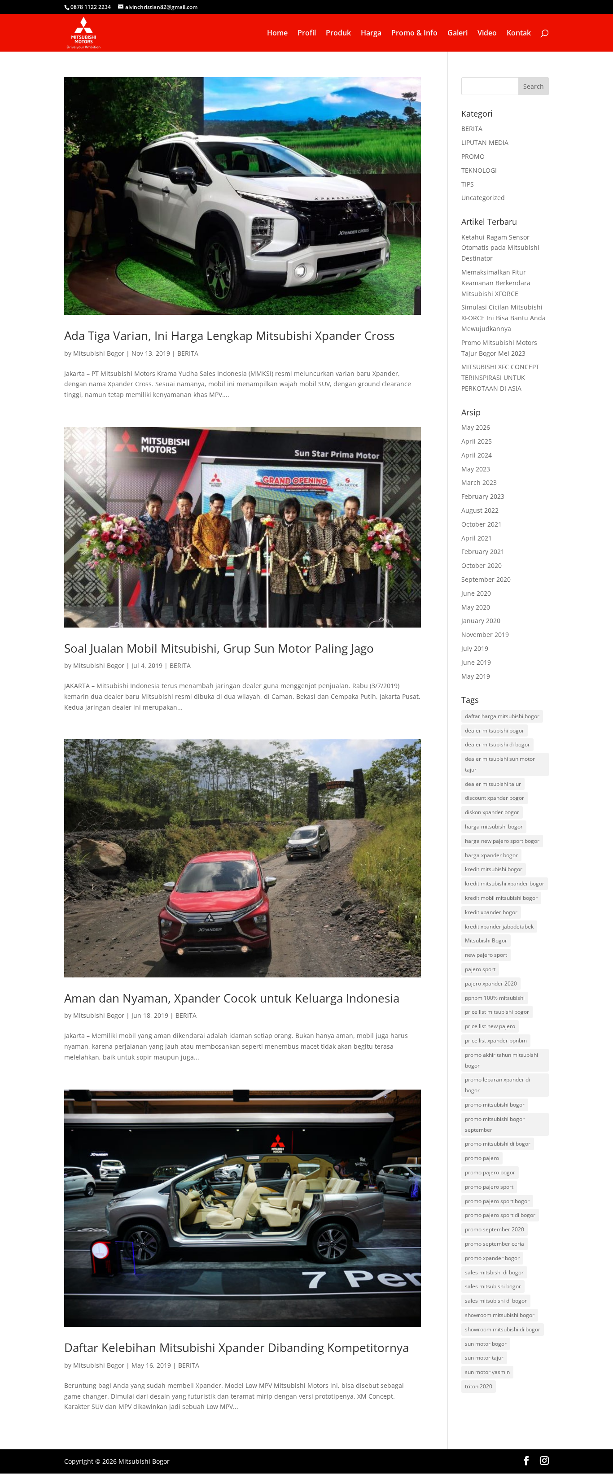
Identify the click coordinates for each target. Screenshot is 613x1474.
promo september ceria (494, 1243)
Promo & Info (414, 34)
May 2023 (475, 469)
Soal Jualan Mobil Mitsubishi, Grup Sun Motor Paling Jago (219, 648)
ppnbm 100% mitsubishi (495, 998)
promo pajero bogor (490, 1172)
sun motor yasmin (487, 1372)
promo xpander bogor (492, 1258)
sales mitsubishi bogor (493, 1286)
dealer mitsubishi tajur (493, 784)
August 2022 (480, 510)
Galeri (457, 34)
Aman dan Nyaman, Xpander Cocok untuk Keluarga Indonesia (231, 998)
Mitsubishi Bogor (98, 353)
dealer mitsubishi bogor (494, 730)
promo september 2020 (494, 1229)
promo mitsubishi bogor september (495, 1124)
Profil (307, 34)
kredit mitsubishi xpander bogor (504, 883)
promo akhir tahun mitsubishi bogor (501, 1060)
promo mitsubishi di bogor (497, 1143)
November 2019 (485, 634)
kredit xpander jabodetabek (499, 926)
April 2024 (476, 455)
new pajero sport (486, 955)
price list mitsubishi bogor (497, 1012)
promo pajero (482, 1158)
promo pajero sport (489, 1187)
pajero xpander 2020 (491, 983)
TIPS (467, 184)
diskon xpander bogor (492, 812)
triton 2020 (478, 1386)
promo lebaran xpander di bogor (497, 1085)
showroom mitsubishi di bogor (502, 1329)
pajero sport (480, 969)
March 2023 (479, 482)
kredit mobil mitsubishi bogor (501, 898)
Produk (338, 34)
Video (487, 34)
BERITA (187, 353)
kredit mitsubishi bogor (493, 869)
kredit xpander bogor (491, 912)
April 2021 (476, 538)
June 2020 (476, 593)
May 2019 (475, 676)
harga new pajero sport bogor (502, 841)
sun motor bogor (486, 1344)
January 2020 (480, 620)
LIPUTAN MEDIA (484, 142)
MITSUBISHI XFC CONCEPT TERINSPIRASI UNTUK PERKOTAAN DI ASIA (500, 377)
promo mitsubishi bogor (495, 1104)
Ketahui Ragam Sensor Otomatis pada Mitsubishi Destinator (500, 248)
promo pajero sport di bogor (500, 1215)
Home (277, 34)
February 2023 (482, 496)
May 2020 (475, 607)
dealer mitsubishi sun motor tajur (500, 764)
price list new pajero (490, 1026)
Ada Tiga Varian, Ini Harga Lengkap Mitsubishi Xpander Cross (229, 335)
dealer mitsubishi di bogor (497, 744)
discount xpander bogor (494, 798)
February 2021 (482, 551)
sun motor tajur (484, 1357)
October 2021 (481, 524)
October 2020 (481, 565)
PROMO (473, 156)
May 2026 (475, 427)
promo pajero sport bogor (497, 1201)
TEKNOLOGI (479, 170)
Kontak (519, 34)
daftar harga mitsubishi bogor (502, 716)
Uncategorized (483, 197)
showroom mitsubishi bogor (499, 1315)
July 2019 (474, 648)
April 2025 (476, 441)
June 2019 (476, 662)
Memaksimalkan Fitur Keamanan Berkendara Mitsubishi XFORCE (495, 283)
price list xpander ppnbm (496, 1040)
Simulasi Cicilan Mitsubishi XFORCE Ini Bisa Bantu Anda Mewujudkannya (503, 318)
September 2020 (486, 579)
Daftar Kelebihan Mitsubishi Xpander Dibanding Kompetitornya (236, 1347)
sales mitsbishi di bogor (494, 1272)
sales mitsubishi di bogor (496, 1300)
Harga (371, 34)
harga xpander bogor (491, 855)
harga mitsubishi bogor (494, 826)
